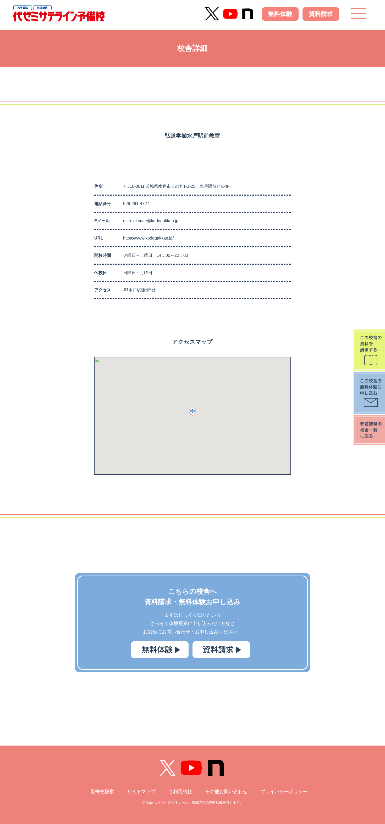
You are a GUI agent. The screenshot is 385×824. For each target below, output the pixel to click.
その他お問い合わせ (226, 791)
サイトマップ (141, 791)
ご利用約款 (180, 791)
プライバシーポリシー (284, 791)
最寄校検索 (102, 791)
